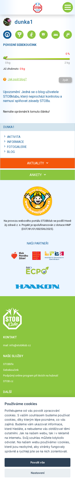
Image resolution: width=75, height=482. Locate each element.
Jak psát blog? (17, 79)
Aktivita (13, 137)
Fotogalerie (17, 147)
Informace (15, 142)
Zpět (65, 80)
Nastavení (37, 472)
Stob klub (37, 7)
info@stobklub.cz (20, 345)
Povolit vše (37, 462)
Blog (11, 152)
